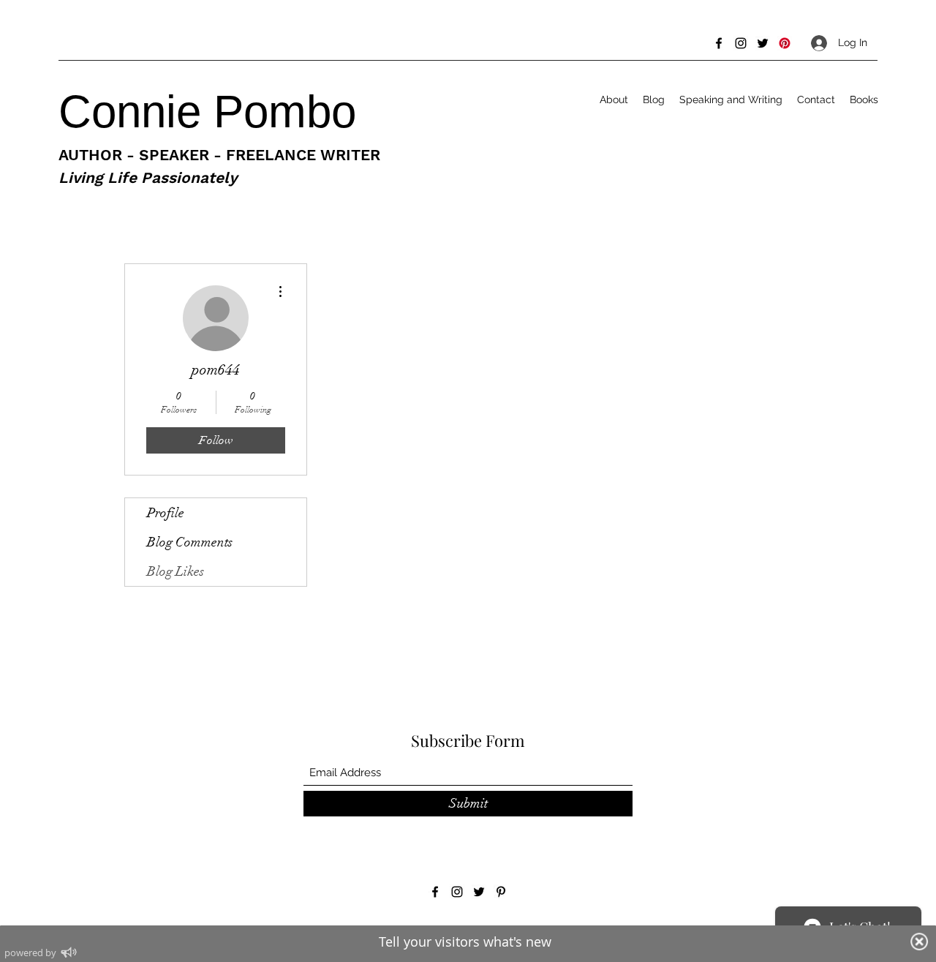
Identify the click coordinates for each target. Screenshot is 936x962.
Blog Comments (190, 542)
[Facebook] (719, 43)
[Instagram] (740, 43)
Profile (165, 513)
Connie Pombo (213, 111)
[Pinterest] (784, 43)
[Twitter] (762, 43)
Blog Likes (175, 571)
